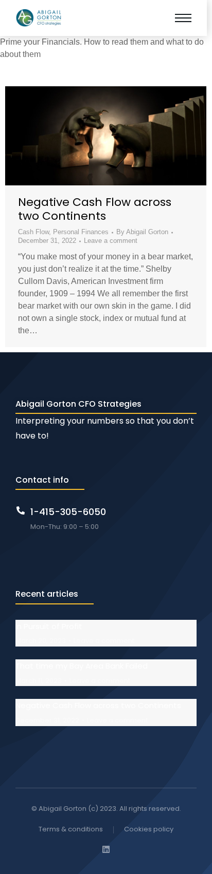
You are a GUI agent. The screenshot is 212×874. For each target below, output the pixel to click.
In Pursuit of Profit (48, 626)
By (142, 232)
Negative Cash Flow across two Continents (94, 208)
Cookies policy (148, 829)
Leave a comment (110, 240)
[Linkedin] (106, 849)
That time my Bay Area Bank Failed (81, 665)
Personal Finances (81, 232)
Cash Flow (33, 232)
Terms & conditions (71, 829)
